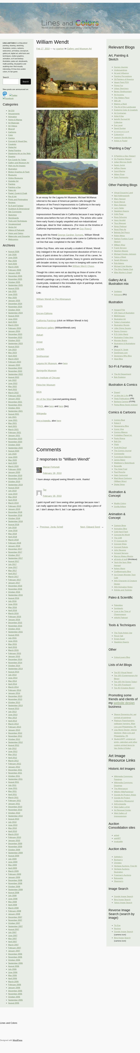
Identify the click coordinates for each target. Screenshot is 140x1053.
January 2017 (14, 583)
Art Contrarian (120, 113)
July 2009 (12, 859)
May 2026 (12, 261)
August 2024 (13, 316)
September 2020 (15, 448)
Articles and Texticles (123, 590)
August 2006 (13, 966)
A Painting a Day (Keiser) (125, 156)
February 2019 (14, 506)
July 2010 (12, 822)
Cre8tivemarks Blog (122, 571)
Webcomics (13, 239)
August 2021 (13, 414)
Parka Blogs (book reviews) (126, 405)
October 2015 (14, 629)
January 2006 (14, 988)
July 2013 (12, 712)
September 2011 (15, 779)
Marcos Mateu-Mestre (123, 556)
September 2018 (15, 521)
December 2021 (15, 402)
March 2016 (13, 613)
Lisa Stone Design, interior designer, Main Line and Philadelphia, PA (125, 733)
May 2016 (12, 607)
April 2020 (12, 463)
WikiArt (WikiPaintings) (123, 792)
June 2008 (12, 899)
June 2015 (12, 641)
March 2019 (13, 503)
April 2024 (12, 322)
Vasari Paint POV (121, 82)
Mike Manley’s (123, 272)
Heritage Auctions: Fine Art (125, 866)
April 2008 (12, 905)
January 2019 (14, 509)
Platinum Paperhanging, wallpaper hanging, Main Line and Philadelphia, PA (125, 723)
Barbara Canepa (121, 401)
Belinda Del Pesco (122, 232)
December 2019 (15, 475)
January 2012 (14, 767)
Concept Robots (121, 547)
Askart (39, 335)
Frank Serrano (120, 248)
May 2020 (12, 460)
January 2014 (14, 693)
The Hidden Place (121, 98)
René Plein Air (120, 229)
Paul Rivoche (119, 472)
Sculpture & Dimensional (18, 209)
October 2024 (14, 310)
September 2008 (15, 889)
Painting (11, 184)
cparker (60, 48)
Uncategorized (14, 224)
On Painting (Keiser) (123, 159)
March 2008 (13, 908)
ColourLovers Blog (122, 657)
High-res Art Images (16, 166)
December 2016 (15, 586)
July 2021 (12, 417)
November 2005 (15, 994)
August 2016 (13, 598)
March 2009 (13, 871)
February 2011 (14, 800)
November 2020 (15, 442)
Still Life (117, 101)
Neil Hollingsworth (121, 196)
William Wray (119, 245)
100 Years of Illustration (124, 313)
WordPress (17, 1040)
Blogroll (11, 129)
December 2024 (15, 304)
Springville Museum (46, 370)
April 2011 (12, 794)
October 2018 (14, 518)
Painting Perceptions (123, 76)
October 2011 (14, 776)
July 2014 (12, 675)
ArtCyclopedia (120, 804)
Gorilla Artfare (120, 506)
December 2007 (15, 917)
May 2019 (12, 497)
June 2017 (12, 567)
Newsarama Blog (121, 426)
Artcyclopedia (43, 420)
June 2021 (12, 420)
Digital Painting (14, 150)
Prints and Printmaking (18, 199)
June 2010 (12, 825)
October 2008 (14, 886)
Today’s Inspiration (122, 322)
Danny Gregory (120, 331)
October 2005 (14, 997)
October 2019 (14, 481)
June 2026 (12, 257)
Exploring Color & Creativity (126, 110)
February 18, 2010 (52, 473)
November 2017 (15, 552)
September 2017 (15, 558)
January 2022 (14, 399)
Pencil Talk (118, 636)
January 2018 (14, 546)
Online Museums (15, 178)
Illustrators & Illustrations (124, 343)
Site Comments (14, 212)
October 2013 (14, 702)
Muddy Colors (120, 503)
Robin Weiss (119, 236)
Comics (11, 138)
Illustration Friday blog (123, 337)
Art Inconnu (119, 95)
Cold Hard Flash (121, 532)
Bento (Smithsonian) (123, 91)
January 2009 (14, 877)
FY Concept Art (120, 541)
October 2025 (14, 282)
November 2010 (15, 810)
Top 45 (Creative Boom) (124, 688)
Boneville (118, 466)
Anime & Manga (15, 120)
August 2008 (13, 892)
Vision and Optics (15, 233)
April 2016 (12, 610)
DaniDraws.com (121, 353)
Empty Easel (119, 639)
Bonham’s (118, 860)
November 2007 (15, 920)
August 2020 (13, 451)
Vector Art (12, 227)
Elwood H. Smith (121, 350)
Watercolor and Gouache (19, 236)
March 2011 (13, 797)
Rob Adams (119, 263)
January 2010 (14, 840)
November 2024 (15, 307)
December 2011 (15, 770)
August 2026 (13, 251)
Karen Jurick (119, 165)
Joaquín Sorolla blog (123, 137)
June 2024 (12, 319)
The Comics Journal (122, 450)
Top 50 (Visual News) (123, 672)
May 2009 (12, 865)
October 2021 (14, 408)
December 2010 (15, 807)
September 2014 (15, 669)
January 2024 (14, 331)
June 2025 (12, 294)
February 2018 (14, 543)
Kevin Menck (119, 202)
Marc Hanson (120, 199)
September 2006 (15, 963)
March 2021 (13, 429)
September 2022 (15, 374)
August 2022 (13, 377)
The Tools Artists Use (123, 633)
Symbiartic (118, 608)
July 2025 (12, 291)
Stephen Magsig (121, 251)
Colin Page (118, 214)
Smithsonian (42, 356)
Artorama (118, 294)
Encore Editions (44, 313)
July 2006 (12, 969)
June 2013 (12, 715)
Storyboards (13, 218)
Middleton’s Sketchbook (124, 463)
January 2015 (14, 656)
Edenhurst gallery (45, 327)
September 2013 (15, 705)
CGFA (39, 306)
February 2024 (14, 328)
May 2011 (12, 791)
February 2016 (14, 616)
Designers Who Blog (123, 356)
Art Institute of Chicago (48, 377)
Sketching (12, 215)
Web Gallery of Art (122, 807)
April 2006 (12, 978)
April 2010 (12, 831)
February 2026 (14, 270)
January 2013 (14, 730)
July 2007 (12, 932)
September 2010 (15, 816)
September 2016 (15, 595)
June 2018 (12, 530)
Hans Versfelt (120, 220)
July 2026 (12, 254)
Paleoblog (118, 605)
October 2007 (14, 923)
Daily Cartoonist (121, 475)
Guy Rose (85, 228)
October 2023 (14, 340)
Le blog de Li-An (121, 395)
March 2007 (13, 945)
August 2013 (13, 708)
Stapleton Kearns (121, 211)
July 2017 (12, 564)
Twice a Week (120, 257)
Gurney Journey (121, 67)
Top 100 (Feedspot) (122, 685)
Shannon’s (118, 881)
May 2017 (12, 570)
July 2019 (12, 491)
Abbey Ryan (119, 174)
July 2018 (12, 527)
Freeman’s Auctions (122, 875)
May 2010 (12, 828)
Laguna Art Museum (46, 363)
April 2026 (12, 264)
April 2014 (12, 684)
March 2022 (13, 393)
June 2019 (12, 494)
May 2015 (12, 644)
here (65, 363)
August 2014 (13, 672)
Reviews (11, 202)
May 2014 (12, 681)
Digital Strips (119, 484)
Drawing (11, 156)
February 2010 (14, 837)
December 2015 (15, 622)
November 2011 (15, 773)
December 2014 (15, 659)
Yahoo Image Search (123, 902)
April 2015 (12, 647)
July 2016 (12, 601)
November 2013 (15, 699)
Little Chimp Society (122, 328)
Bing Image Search (122, 899)
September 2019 (15, 485)
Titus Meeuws (120, 223)
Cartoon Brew (120, 525)
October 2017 (14, 555)
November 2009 (15, 846)
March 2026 (13, 267)
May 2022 (12, 386)
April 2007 (12, 941)
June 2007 (12, 935)
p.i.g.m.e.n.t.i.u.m (121, 131)
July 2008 (12, 895)
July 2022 (12, 380)
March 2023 (13, 359)
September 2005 (15, 1000)
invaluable (118, 841)
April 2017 (12, 573)
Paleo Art (12, 190)
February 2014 (14, 690)
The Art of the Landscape (125, 107)
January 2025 (14, 300)
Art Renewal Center (122, 810)
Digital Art (12, 147)
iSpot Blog (118, 359)
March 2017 (13, 576)
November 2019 (15, 478)
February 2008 (14, 911)
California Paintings (46, 320)
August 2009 (13, 856)
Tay (44, 490)
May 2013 (12, 718)
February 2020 (14, 469)
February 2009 (14, 874)
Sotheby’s (118, 857)
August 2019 (13, 488)
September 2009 (15, 853)
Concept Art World (122, 535)
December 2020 (15, 439)
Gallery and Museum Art (18, 163)
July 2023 (12, 350)
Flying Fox (118, 85)
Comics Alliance (121, 432)
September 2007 (15, 926)
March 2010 (13, 834)
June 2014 (12, 678)
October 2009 (14, 850)
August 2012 (13, 745)
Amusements (14, 114)
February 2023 (14, 362)
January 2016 (14, 619)
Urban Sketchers (121, 88)
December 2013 (15, 696)
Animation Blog (120, 529)
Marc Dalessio (120, 205)
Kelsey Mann (119, 568)
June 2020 (12, 457)
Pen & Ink (12, 196)
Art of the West (44, 399)
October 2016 (14, 592)
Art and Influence (121, 73)
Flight (116, 444)
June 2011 (12, 788)
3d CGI (11, 110)
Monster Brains (120, 340)
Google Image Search (123, 896)
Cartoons (12, 132)
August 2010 (13, 819)
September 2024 (15, 313)
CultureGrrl (119, 134)
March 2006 (13, 981)
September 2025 (15, 285)
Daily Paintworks (121, 177)
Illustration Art (120, 319)
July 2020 (12, 454)
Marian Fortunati (51, 467)
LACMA (40, 349)
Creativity (12, 144)
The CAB (118, 538)
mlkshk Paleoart (121, 617)
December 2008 (15, 880)
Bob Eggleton (120, 377)
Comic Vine (119, 429)
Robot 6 (117, 423)
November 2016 (15, 589)
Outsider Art (13, 181)
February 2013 (14, 727)
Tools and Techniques (17, 221)
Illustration (12, 169)
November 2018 (15, 515)
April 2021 (12, 426)
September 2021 (15, 411)
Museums (12, 175)
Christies (118, 863)
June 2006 (12, 972)
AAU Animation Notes (123, 587)
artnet (116, 835)
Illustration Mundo (121, 325)
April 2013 (12, 721)
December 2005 (15, 991)
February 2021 (14, 432)
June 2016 (12, 604)
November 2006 (15, 957)
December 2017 (15, 549)
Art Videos (12, 126)
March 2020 (13, 466)
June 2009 (12, 862)
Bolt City (117, 441)
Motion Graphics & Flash (19, 172)
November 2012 (15, 736)
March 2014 (13, 687)
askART (117, 838)
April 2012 (12, 758)
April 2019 (12, 500)
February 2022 (14, 396)
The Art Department (122, 374)
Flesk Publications (122, 398)
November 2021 (15, 405)
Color (10, 135)
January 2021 (14, 435)
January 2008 (14, 914)
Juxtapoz (118, 291)
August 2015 (13, 635)
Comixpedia (119, 454)
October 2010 (14, 813)
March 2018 (13, 540)
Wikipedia (41, 413)
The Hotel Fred (120, 469)
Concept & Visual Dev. (17, 141)
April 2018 (12, 537)
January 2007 (14, 951)
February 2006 (14, 984)
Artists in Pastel (120, 141)
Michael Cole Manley (123, 266)
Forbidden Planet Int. (123, 435)
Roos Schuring (120, 217)
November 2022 (15, 371)
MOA (39, 392)
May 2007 (12, 938)
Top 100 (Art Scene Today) (125, 682)
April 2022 (12, 389)
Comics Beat (119, 420)
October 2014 (14, 665)
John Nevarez (120, 550)
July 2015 (12, 638)
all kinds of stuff (120, 559)
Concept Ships (120, 544)
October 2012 (14, 739)
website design (124, 703)
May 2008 (12, 902)
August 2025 (13, 288)
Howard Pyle (119, 310)
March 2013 (13, 724)
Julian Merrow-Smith (123, 162)
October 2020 (14, 445)
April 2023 (12, 356)
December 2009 (15, 843)
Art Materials (13, 123)
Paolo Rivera (119, 438)
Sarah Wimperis (121, 260)
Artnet (39, 342)
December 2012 (15, 733)
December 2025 (15, 276)
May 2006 (12, 975)
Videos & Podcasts (16, 230)
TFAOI (39, 406)
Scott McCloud (120, 447)
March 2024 (13, 325)
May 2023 (12, 353)
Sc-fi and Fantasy (15, 206)
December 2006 (15, 954)
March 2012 (13, 761)
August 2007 (13, 929)
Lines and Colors (8, 1023)
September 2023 (15, 343)
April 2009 (12, 868)
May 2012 (12, 754)
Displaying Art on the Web (19, 153)
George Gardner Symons (70, 235)
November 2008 (15, 883)
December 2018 (15, 512)
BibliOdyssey (119, 316)
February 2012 (14, 764)
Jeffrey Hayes (120, 168)
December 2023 (15, 334)
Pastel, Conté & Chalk (17, 193)
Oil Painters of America (124, 79)
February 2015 (14, 653)
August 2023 (13, 347)
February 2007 (14, 948)
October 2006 (14, 960)
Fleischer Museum (45, 385)
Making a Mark (120, 104)
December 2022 (15, 368)
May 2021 (12, 423)
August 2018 (13, 524)
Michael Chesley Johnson (125, 254)
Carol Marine (119, 171)
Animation (12, 117)
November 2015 (15, 626)
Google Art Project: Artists (125, 795)
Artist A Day (119, 116)
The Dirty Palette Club (123, 269)
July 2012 (12, 748)
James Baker (119, 460)
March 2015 (13, 650)
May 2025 (12, 297)
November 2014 (15, 662)
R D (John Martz (121, 334)
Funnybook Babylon (122, 457)
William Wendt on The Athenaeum (53, 299)
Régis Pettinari (120, 226)
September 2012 (15, 742)
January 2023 (14, 365)
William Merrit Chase (83, 266)
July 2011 (12, 785)
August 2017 (13, 561)
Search (6, 77)
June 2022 (12, 383)
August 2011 (13, 782)
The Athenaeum (121, 788)
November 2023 (15, 337)
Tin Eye (117, 925)
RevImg (117, 928)
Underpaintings (120, 70)
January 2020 (14, 472)
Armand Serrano (121, 553)
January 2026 (14, 273)
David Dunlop (120, 128)
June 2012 (12, 751)
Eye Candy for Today (17, 160)
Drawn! (117, 392)
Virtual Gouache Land (123, 193)
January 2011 (14, 804)
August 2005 (13, 1003)
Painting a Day (14, 187)
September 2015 (15, 632)
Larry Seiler (119, 208)
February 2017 (14, 580)
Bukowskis (118, 878)
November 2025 (15, 279)
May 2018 (12, 534)
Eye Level (118, 125)
